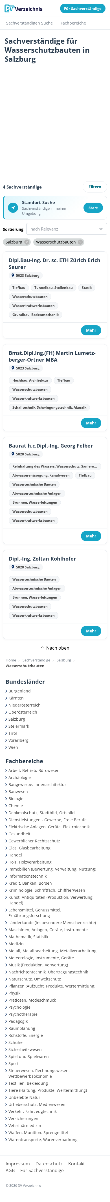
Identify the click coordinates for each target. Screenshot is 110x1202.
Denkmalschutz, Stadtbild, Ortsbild (41, 812)
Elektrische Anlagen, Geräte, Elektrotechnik (49, 826)
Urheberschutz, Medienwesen (36, 1104)
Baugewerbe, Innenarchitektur (37, 784)
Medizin (16, 943)
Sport (13, 1063)
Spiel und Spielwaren (28, 1056)
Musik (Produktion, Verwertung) (38, 965)
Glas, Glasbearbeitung (29, 848)
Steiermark (18, 726)
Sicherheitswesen (25, 1049)
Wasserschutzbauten (25, 665)
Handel (15, 855)
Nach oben (57, 648)
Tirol (12, 733)
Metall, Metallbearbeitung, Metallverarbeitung (52, 950)
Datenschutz (49, 1164)
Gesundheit (19, 833)
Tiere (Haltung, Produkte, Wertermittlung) (47, 1090)
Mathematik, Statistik (28, 936)
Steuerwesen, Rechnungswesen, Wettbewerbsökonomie (39, 1073)
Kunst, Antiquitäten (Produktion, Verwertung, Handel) (51, 900)
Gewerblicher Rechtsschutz (34, 841)
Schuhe (15, 1042)
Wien (13, 747)
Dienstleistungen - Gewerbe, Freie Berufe (47, 819)
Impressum (18, 1164)
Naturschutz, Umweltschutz (34, 979)
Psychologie (19, 1007)
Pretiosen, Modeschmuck (32, 1000)
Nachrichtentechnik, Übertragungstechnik (48, 972)
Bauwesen (18, 791)
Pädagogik (18, 1021)
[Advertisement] (55, 124)
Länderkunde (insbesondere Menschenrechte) (52, 922)
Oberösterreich (22, 712)
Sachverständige (36, 660)
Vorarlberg (18, 740)
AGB (10, 1170)
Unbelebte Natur (24, 1097)
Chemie (15, 805)
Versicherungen (23, 1118)
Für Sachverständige (42, 1170)
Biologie (15, 798)
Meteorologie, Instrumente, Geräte (41, 957)
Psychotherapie (23, 1014)
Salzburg (64, 660)
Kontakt (76, 1164)
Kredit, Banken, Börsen (30, 883)
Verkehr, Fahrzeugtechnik (32, 1111)
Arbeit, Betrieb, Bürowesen (34, 770)
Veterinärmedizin (24, 1125)
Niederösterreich (24, 705)
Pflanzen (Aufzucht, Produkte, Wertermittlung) (51, 986)
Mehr (91, 330)
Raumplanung (21, 1028)
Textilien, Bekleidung (28, 1083)
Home (11, 660)
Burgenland (19, 691)
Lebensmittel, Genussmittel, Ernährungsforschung (34, 912)
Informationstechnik (27, 876)
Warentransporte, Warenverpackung (43, 1139)
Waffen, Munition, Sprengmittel (38, 1132)
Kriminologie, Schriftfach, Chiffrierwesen (46, 890)
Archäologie (19, 777)
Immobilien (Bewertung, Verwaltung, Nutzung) (52, 869)
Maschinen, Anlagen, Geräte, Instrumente (48, 929)
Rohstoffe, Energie (25, 1035)
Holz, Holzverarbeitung (30, 862)
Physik (14, 993)
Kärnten (16, 698)
